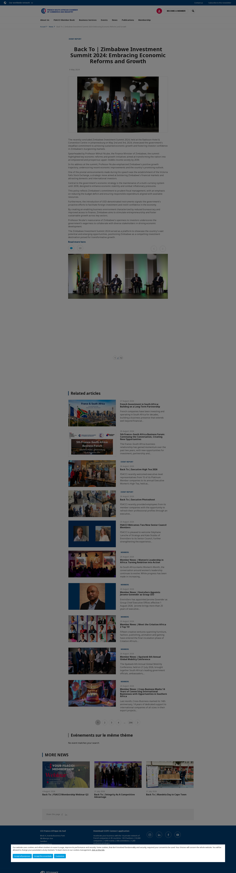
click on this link (98, 850)
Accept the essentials (43, 856)
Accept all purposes (22, 856)
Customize (60, 856)
